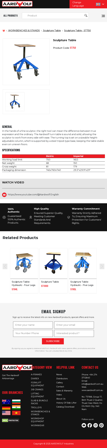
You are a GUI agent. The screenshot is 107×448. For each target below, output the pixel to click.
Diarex (35, 378)
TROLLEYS (36, 407)
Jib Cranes (37, 389)
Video (59, 394)
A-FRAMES (36, 374)
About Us (60, 398)
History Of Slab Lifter (66, 403)
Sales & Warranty (64, 390)
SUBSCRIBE (53, 341)
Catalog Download (65, 407)
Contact (60, 386)
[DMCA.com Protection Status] (10, 420)
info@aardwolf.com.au (92, 384)
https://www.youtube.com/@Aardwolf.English (33, 194)
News (59, 374)
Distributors (62, 378)
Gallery (59, 382)
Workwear (37, 425)
